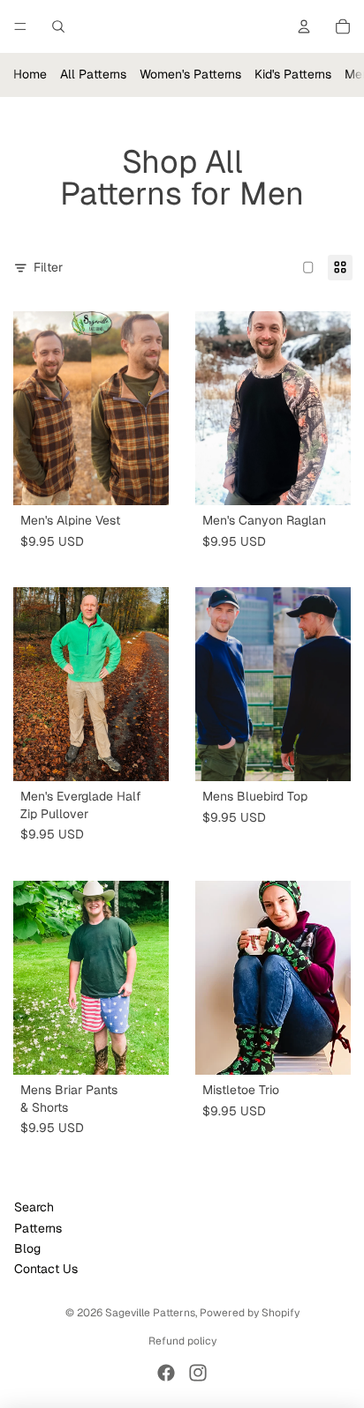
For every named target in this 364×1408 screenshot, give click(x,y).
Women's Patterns (190, 74)
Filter (48, 267)
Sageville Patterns (150, 1313)
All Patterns (93, 74)
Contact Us (46, 1269)
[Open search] (58, 26)
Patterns (38, 1228)
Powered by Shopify (250, 1313)
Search (34, 1207)
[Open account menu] (303, 26)
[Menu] (20, 26)
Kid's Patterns (292, 74)
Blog (27, 1248)
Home (30, 74)
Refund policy (182, 1341)
